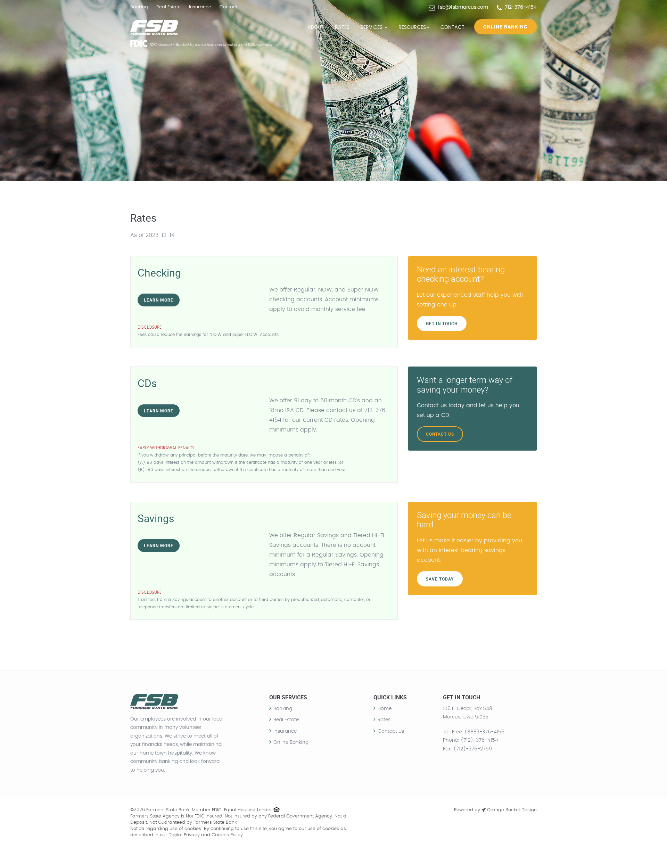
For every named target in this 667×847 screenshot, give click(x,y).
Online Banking (505, 26)
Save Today (440, 579)
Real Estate (168, 7)
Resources (412, 27)
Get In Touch (442, 323)
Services (372, 27)
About (315, 27)
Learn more (158, 300)
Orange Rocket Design (511, 810)
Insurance (200, 7)
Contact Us (440, 434)
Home (385, 708)
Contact (228, 7)
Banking (139, 7)
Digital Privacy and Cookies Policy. (206, 835)
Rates (342, 27)
